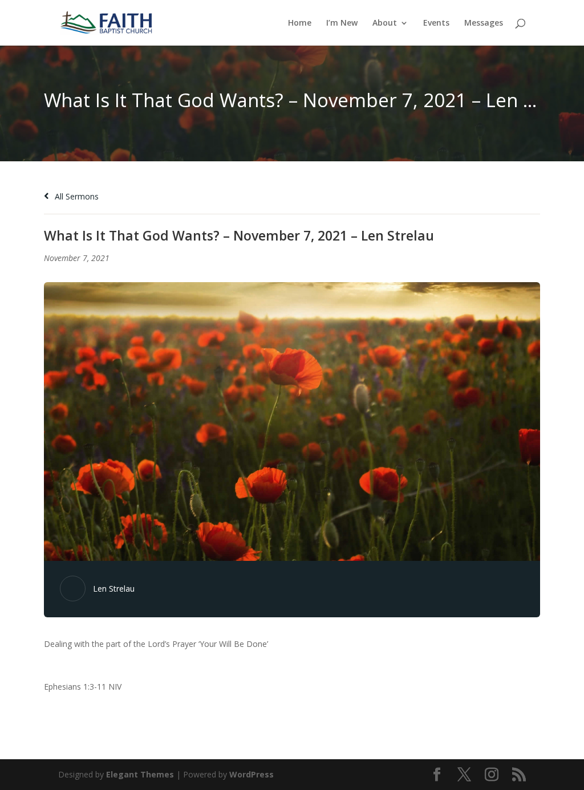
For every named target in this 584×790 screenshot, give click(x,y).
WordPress (251, 774)
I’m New (342, 23)
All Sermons (75, 196)
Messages (483, 23)
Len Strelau (114, 588)
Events (436, 23)
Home (299, 23)
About (384, 23)
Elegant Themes (140, 774)
